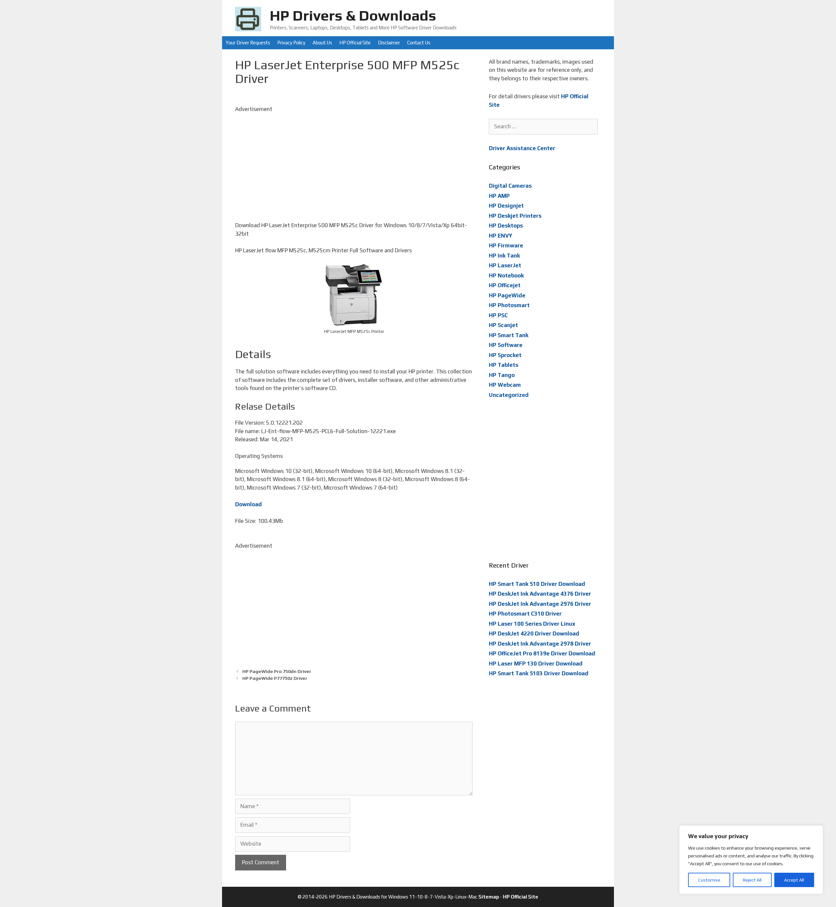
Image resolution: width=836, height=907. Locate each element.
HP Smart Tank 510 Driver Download (537, 584)
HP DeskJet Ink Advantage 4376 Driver (540, 593)
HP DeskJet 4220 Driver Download (534, 633)
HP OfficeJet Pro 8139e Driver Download (542, 653)
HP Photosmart (509, 305)
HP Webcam (505, 385)
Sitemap (488, 896)
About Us (322, 42)
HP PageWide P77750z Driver (274, 678)
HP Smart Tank (508, 335)
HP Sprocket (505, 355)
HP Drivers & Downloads (353, 15)
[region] (751, 859)
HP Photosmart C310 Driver (525, 613)
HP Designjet (506, 205)
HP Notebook (506, 275)
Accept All (794, 880)
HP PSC (498, 315)
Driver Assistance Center (522, 148)
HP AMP (499, 196)
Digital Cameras (510, 185)
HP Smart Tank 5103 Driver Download (538, 673)
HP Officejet (505, 285)
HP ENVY (500, 235)
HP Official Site (355, 42)
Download (248, 504)
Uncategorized (509, 395)
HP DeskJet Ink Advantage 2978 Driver (540, 643)
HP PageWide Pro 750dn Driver (276, 671)
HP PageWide (507, 295)
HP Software (505, 345)
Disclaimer (389, 42)
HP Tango (502, 375)
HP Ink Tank (504, 255)
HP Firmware (506, 245)
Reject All (752, 880)
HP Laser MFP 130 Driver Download (536, 663)
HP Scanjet (503, 325)
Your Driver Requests (248, 42)
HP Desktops (506, 225)
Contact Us (418, 42)
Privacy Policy (291, 42)
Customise (709, 880)
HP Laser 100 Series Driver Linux (532, 623)
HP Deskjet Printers (515, 215)
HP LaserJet (505, 265)
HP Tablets (503, 365)
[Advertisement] (354, 159)
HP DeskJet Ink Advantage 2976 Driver (540, 604)
